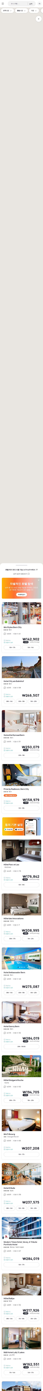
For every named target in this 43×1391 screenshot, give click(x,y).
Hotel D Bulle (21, 1188)
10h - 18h (21, 808)
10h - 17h (12, 647)
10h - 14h (31, 647)
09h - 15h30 (21, 1047)
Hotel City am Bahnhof (21, 681)
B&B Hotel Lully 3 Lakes (21, 1352)
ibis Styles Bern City (21, 627)
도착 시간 (6, 10)
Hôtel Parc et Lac (21, 865)
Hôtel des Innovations (21, 919)
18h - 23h (31, 1100)
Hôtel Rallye (21, 1298)
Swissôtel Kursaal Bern (21, 735)
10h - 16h (22, 885)
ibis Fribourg (21, 1134)
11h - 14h (12, 1373)
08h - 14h (9, 701)
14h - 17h (31, 1373)
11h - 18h (21, 1319)
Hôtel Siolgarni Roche (21, 1080)
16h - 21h (34, 1319)
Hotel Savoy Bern (21, 1026)
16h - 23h (34, 701)
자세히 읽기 (21, 594)
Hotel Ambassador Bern (21, 972)
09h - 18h (21, 701)
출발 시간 (20, 10)
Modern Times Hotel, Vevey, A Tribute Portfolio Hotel (21, 1243)
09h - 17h (12, 939)
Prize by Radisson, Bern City (21, 788)
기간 (32, 10)
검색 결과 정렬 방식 (20, 574)
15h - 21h (31, 939)
